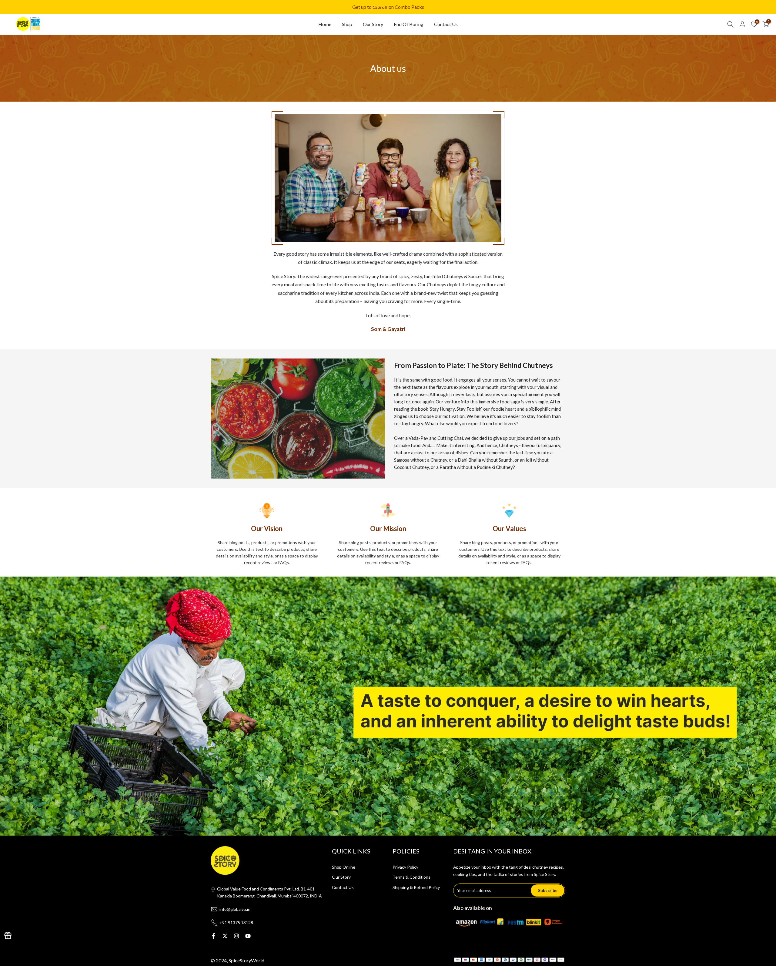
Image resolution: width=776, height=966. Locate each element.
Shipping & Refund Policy (416, 887)
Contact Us (446, 24)
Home (324, 24)
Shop (347, 24)
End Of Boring (408, 24)
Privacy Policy (405, 867)
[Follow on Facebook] (213, 936)
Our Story (373, 24)
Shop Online (343, 867)
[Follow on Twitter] (225, 936)
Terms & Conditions (411, 877)
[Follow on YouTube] (248, 936)
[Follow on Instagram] (236, 936)
